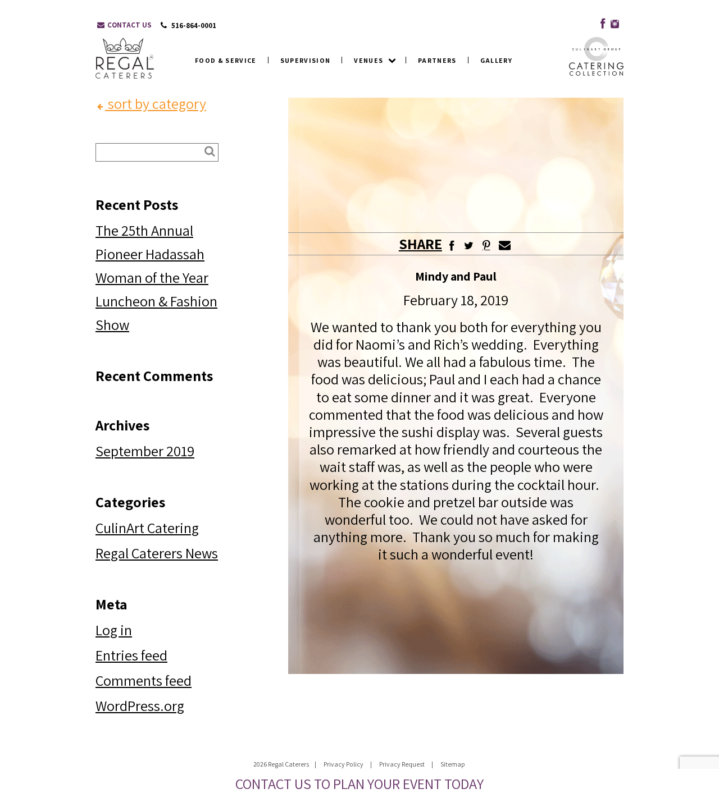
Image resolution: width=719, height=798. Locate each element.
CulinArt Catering (147, 527)
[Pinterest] (486, 245)
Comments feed (143, 680)
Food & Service (226, 60)
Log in (113, 629)
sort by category (155, 103)
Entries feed (131, 654)
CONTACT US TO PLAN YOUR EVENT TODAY (359, 783)
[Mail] (505, 243)
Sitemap (452, 764)
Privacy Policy (343, 764)
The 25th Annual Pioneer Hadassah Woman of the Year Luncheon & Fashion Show (156, 277)
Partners (437, 60)
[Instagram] (615, 22)
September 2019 (144, 450)
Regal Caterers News (156, 552)
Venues (368, 60)
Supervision (305, 60)
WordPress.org (139, 705)
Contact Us (129, 25)
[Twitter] (469, 243)
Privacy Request (402, 764)
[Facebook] (600, 22)
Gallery (496, 60)
